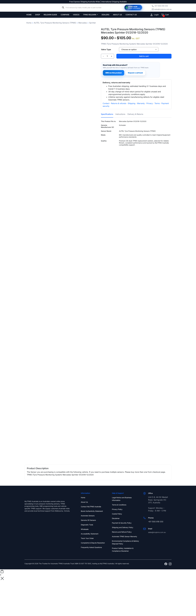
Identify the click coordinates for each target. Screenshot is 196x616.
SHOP (37, 15)
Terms (157, 103)
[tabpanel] (136, 142)
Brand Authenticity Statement (92, 511)
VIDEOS (76, 15)
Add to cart (144, 56)
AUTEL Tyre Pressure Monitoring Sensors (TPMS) (55, 23)
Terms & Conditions (119, 505)
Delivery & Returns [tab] (135, 114)
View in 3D (59, 455)
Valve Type (106, 49)
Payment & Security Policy (121, 523)
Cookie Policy (117, 514)
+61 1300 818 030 (161, 6)
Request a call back (135, 73)
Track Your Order (87, 538)
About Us (84, 502)
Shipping (131, 103)
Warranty (141, 103)
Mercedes (82, 23)
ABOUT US (117, 15)
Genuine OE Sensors (88, 520)
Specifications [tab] (107, 114)
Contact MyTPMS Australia (91, 507)
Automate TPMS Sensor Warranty (124, 536)
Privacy (149, 103)
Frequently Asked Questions (91, 547)
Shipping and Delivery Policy (122, 527)
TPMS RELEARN (90, 15)
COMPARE (65, 15)
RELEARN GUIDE (50, 15)
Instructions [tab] (120, 114)
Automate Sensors (87, 516)
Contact (106, 103)
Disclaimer (116, 518)
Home (28, 23)
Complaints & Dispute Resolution (93, 543)
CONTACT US (131, 15)
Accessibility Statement (89, 534)
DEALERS (105, 15)
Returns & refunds (118, 103)
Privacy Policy (117, 509)
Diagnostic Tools (87, 525)
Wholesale (84, 529)
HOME (29, 15)
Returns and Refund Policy (122, 532)
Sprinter (92, 23)
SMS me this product (113, 73)
